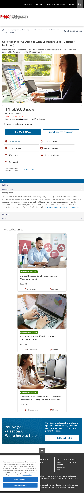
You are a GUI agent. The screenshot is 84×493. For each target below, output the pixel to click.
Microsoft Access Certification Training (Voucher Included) (38, 277)
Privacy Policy (72, 487)
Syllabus (5, 185)
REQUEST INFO (29, 169)
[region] (20, 473)
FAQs (4, 218)
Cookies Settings (20, 485)
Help (58, 469)
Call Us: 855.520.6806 (73, 31)
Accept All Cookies (20, 480)
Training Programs (13, 30)
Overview (6, 181)
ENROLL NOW (23, 132)
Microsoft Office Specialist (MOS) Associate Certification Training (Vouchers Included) (40, 398)
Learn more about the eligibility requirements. (62, 207)
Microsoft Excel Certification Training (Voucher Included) (38, 338)
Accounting (25, 30)
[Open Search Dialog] (80, 4)
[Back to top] (42, 459)
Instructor (6, 214)
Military (59, 462)
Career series (14, 141)
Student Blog (71, 462)
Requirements (7, 189)
